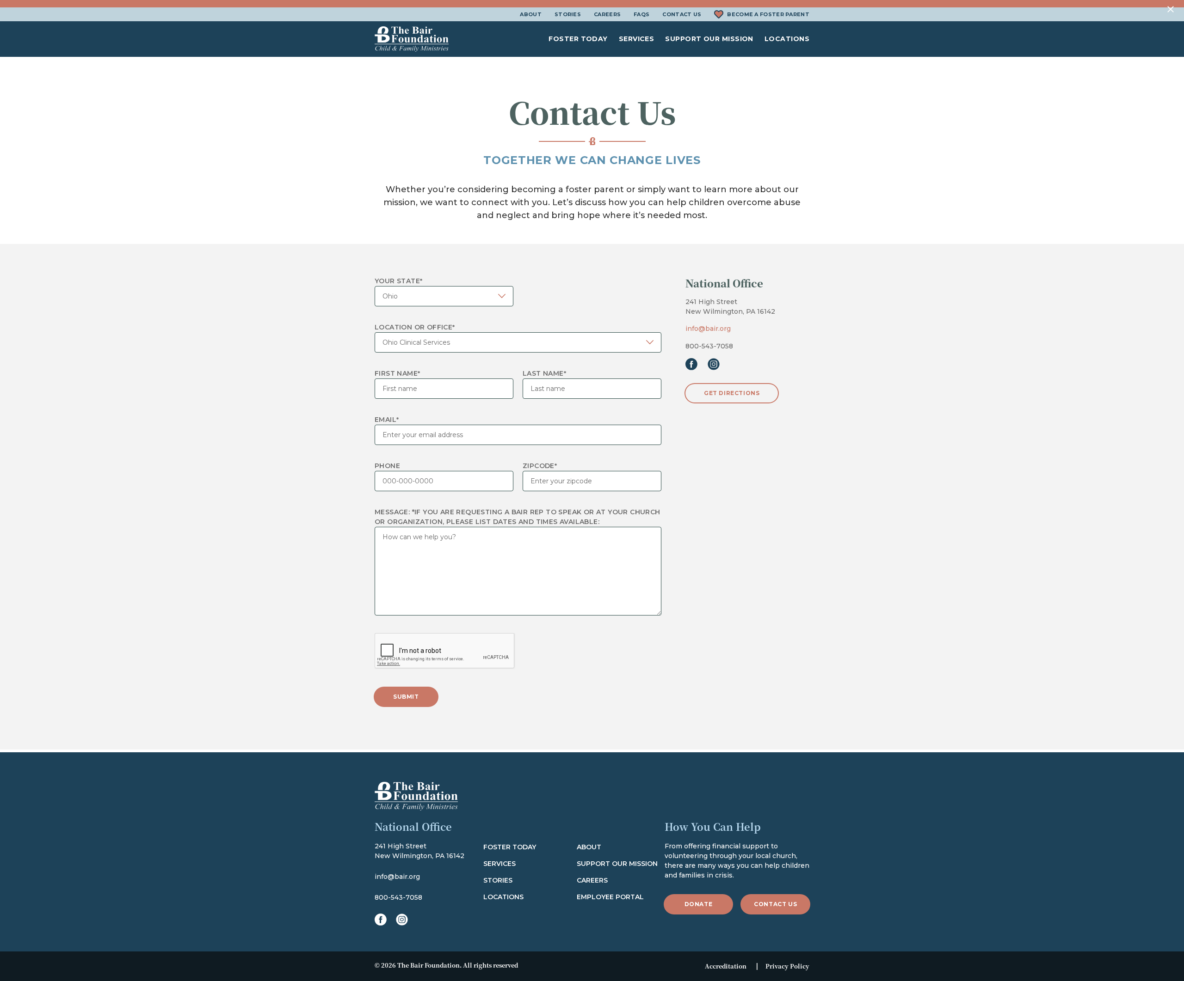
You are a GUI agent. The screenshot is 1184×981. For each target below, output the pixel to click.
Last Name (544, 373)
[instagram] (714, 364)
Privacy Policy (787, 966)
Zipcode (540, 466)
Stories (568, 14)
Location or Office (415, 327)
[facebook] (691, 364)
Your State (398, 281)
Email (387, 419)
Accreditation (725, 966)
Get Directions (731, 393)
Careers (607, 14)
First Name (397, 373)
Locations (787, 39)
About (531, 14)
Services (636, 39)
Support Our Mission (709, 39)
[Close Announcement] (1171, 9)
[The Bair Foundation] (412, 39)
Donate (698, 904)
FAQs (641, 14)
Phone (387, 466)
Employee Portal (610, 897)
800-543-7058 (709, 346)
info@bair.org (708, 328)
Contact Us (681, 14)
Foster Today (578, 39)
